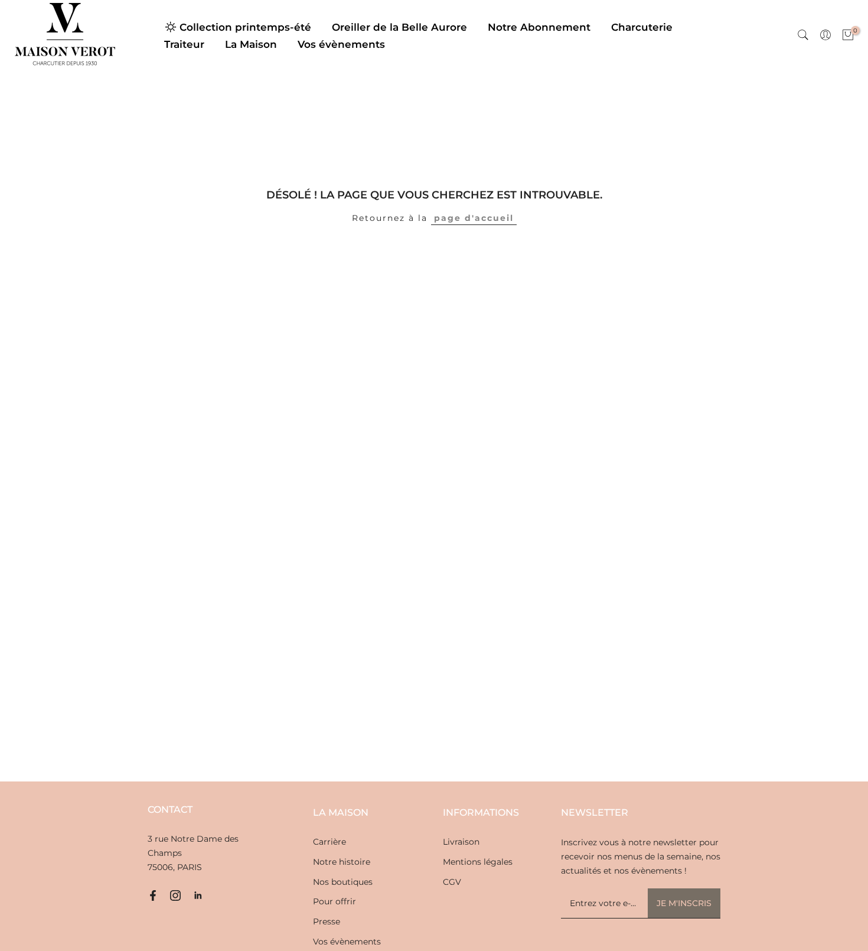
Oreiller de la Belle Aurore (399, 27)
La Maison (251, 44)
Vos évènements (341, 44)
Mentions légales (478, 861)
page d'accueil (474, 218)
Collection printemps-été (245, 27)
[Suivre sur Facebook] (153, 895)
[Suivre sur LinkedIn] (197, 895)
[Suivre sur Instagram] (175, 895)
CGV (452, 882)
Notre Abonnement (539, 27)
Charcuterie (642, 27)
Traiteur (184, 44)
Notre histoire (341, 861)
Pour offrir (334, 901)
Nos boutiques (343, 882)
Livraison (461, 841)
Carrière (329, 841)
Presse (326, 921)
